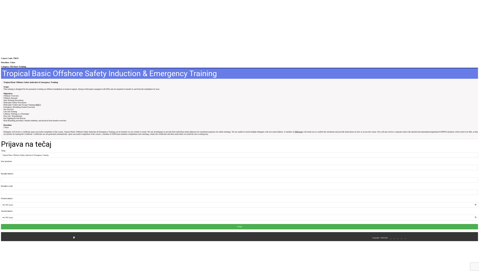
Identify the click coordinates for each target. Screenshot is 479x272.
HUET (38, 105)
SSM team (299, 132)
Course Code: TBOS (10, 58)
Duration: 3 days (8, 62)
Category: (13, 67)
